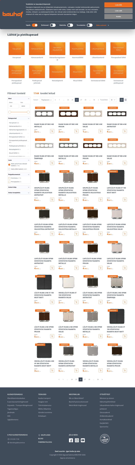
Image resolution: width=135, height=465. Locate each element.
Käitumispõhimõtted (107, 402)
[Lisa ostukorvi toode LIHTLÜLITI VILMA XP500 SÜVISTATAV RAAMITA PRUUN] (101, 268)
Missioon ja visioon (107, 398)
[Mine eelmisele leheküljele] (55, 100)
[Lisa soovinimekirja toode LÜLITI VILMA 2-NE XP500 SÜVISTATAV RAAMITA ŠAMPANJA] (108, 288)
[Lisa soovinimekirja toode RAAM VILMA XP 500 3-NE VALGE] (84, 120)
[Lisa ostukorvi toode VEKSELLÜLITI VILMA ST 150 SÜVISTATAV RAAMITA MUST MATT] (125, 336)
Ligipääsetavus (12, 419)
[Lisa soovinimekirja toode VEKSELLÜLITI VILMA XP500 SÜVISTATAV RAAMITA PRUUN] (108, 357)
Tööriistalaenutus (44, 405)
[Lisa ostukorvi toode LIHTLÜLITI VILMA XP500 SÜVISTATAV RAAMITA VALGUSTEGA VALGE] (125, 234)
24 (68, 100)
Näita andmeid (101, 25)
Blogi (40, 438)
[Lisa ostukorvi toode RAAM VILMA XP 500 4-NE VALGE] (125, 163)
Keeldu (118, 16)
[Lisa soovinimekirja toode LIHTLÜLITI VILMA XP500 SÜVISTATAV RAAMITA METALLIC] (60, 254)
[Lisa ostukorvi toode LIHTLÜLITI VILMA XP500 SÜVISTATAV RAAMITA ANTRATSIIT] (52, 268)
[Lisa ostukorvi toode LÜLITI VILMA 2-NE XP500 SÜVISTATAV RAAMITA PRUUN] (52, 336)
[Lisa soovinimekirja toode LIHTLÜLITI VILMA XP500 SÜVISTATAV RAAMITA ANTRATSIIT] (36, 254)
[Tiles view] (122, 100)
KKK (8, 416)
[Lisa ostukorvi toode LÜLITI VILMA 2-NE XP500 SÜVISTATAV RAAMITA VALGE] (76, 336)
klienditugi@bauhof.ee (17, 443)
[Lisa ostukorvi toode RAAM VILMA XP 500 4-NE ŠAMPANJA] (52, 163)
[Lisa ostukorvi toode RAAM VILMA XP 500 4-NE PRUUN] (101, 163)
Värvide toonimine (45, 412)
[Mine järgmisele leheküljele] (98, 100)
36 (94, 100)
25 (72, 100)
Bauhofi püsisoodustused (78, 402)
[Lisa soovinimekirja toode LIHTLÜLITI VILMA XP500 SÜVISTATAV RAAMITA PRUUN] (84, 254)
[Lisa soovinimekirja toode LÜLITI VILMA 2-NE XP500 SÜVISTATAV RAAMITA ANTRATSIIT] (84, 288)
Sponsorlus (104, 427)
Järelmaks (11, 412)
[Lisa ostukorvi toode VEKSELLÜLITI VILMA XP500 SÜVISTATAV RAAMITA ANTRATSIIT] (76, 370)
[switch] (53, 25)
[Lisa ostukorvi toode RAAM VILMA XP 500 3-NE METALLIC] (52, 131)
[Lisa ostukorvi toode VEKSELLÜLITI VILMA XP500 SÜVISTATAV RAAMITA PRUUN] (125, 370)
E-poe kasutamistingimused (17, 402)
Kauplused (45, 435)
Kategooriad (12, 118)
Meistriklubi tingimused (77, 405)
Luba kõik (118, 5)
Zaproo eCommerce (67, 458)
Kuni (22, 102)
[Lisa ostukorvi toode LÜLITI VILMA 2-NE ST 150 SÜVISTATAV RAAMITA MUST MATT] (52, 302)
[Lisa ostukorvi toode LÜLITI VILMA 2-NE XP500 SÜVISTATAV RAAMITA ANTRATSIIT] (101, 302)
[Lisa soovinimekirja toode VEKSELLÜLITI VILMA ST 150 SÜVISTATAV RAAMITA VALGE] (60, 288)
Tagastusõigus (12, 409)
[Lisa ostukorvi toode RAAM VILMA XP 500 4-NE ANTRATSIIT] (125, 131)
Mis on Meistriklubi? (76, 398)
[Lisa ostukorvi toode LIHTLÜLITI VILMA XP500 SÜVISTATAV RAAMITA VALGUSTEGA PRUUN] (101, 234)
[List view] (126, 100)
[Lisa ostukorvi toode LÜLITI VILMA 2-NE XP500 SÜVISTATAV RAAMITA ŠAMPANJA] (125, 302)
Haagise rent (43, 402)
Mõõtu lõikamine (44, 409)
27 (81, 100)
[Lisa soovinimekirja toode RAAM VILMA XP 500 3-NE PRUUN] (60, 120)
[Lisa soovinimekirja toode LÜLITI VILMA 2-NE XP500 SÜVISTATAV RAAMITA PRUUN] (36, 322)
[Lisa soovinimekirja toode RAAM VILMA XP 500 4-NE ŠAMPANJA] (36, 152)
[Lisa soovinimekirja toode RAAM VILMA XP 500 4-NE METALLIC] (60, 152)
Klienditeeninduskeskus (16, 398)
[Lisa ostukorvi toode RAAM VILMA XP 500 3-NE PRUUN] (76, 131)
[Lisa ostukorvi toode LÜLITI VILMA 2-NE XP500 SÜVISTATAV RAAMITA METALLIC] (101, 336)
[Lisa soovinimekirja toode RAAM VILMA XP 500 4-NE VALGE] (108, 152)
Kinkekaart (42, 416)
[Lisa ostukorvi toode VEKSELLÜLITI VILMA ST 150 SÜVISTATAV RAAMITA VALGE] (76, 302)
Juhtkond (103, 409)
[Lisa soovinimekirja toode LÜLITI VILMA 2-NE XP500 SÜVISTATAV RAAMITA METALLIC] (84, 322)
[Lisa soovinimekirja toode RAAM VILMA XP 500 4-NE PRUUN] (84, 152)
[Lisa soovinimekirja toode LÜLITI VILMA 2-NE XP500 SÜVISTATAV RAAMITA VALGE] (60, 322)
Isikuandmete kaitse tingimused (111, 405)
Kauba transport (44, 398)
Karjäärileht (104, 423)
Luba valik (118, 11)
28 (85, 100)
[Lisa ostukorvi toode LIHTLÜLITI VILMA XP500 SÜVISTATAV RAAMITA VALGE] (125, 268)
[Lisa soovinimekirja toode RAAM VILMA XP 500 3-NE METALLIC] (36, 120)
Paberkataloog (45, 442)
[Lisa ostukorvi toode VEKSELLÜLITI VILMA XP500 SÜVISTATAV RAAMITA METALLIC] (101, 370)
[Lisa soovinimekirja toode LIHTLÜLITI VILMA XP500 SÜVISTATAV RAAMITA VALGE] (108, 254)
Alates (11, 102)
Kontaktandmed (106, 419)
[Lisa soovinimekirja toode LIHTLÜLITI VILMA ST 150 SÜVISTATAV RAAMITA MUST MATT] (108, 183)
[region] (81, 239)
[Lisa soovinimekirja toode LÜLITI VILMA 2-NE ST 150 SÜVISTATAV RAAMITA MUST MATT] (36, 288)
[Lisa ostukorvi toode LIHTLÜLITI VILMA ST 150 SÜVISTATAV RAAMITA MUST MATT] (125, 199)
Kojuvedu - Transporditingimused (19, 405)
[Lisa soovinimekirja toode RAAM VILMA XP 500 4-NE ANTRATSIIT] (108, 120)
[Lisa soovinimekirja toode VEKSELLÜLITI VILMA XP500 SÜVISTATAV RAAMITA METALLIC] (84, 357)
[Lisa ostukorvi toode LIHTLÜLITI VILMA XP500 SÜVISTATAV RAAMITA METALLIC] (76, 268)
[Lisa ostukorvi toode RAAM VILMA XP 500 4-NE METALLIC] (76, 163)
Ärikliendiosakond (106, 416)
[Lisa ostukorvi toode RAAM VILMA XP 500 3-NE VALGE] (101, 131)
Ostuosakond (105, 412)
